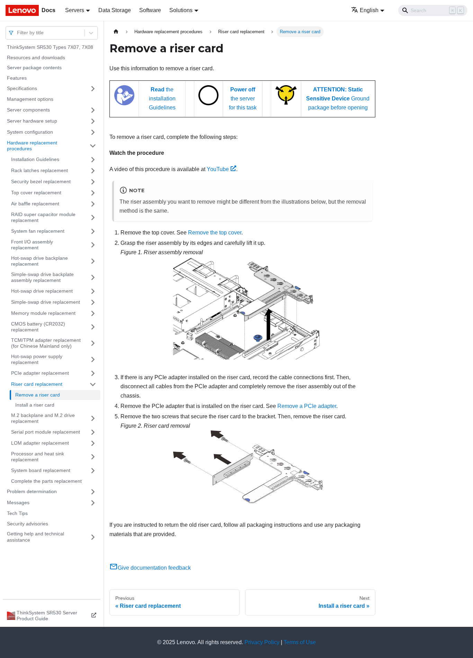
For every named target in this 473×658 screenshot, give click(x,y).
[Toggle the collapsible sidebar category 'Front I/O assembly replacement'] (92, 245)
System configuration (30, 132)
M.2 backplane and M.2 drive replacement (43, 418)
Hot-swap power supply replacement (36, 359)
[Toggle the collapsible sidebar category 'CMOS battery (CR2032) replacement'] (92, 327)
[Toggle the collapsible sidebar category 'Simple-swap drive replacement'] (92, 302)
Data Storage (114, 10)
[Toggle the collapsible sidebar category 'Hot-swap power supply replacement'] (92, 360)
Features (17, 78)
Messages (18, 502)
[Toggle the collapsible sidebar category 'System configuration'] (92, 132)
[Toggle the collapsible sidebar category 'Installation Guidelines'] (92, 159)
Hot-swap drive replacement (42, 291)
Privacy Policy (261, 642)
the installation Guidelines (162, 99)
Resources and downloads (36, 57)
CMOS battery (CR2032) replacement (38, 327)
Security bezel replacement (41, 181)
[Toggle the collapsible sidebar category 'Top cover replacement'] (92, 192)
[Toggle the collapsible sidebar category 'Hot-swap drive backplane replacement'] (92, 261)
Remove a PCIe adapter (306, 406)
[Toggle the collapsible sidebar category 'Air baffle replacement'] (92, 204)
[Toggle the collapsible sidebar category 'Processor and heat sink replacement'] (92, 457)
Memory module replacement (43, 313)
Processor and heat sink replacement (37, 457)
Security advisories (27, 523)
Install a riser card (34, 405)
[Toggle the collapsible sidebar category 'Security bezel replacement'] (92, 181)
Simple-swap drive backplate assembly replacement (42, 277)
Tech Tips (17, 513)
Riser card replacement (36, 384)
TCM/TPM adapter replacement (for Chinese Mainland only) (46, 343)
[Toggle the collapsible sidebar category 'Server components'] (92, 110)
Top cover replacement (36, 192)
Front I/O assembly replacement (32, 245)
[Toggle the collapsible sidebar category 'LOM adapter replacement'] (92, 443)
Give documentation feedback (154, 568)
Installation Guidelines (35, 159)
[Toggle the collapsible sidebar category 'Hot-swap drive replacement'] (92, 291)
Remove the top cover (214, 232)
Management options (30, 99)
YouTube (218, 169)
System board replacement (40, 470)
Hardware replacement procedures (32, 146)
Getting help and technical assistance (35, 537)
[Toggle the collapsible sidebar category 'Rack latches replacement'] (92, 170)
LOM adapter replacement (40, 443)
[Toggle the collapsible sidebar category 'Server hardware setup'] (92, 121)
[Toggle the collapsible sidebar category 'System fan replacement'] (92, 231)
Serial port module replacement (45, 432)
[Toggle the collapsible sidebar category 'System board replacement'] (92, 470)
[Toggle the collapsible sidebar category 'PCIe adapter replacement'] (92, 373)
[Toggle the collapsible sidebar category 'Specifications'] (92, 88)
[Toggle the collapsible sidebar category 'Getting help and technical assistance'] (92, 537)
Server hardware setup (32, 121)
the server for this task (243, 99)
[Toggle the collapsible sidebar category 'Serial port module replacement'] (92, 432)
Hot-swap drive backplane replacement (39, 261)
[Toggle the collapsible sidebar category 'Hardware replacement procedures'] (92, 146)
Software (150, 10)
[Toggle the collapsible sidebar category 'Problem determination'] (92, 491)
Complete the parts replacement (46, 481)
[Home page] (116, 31)
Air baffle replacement (35, 203)
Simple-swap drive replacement (45, 302)
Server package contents (34, 67)
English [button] (369, 10)
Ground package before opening (337, 99)
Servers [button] (74, 10)
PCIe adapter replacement (40, 373)
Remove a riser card (37, 395)
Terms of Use (300, 642)
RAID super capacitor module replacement (43, 217)
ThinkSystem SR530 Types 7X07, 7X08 (50, 47)
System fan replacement (37, 231)
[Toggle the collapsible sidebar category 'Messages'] (92, 502)
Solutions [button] (181, 10)
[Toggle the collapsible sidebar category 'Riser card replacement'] (92, 384)
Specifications (22, 88)
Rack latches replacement (39, 170)
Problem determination (32, 491)
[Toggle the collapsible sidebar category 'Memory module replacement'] (92, 313)
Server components (28, 110)
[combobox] (17, 33)
